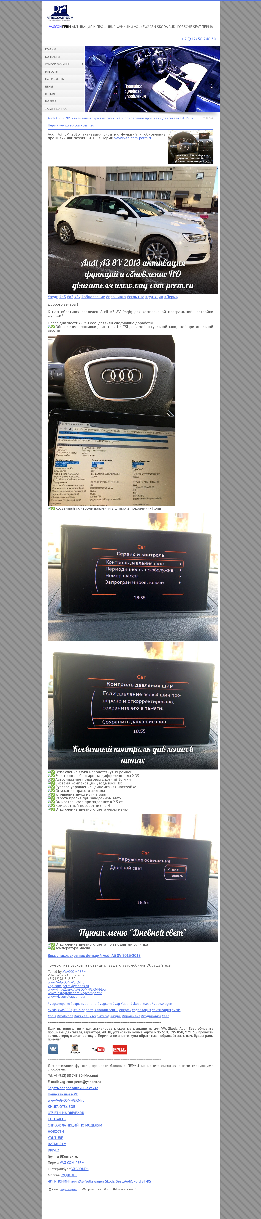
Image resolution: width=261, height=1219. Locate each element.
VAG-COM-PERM (72, 1162)
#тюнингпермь (106, 1010)
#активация (161, 1010)
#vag (116, 1003)
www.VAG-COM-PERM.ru (66, 982)
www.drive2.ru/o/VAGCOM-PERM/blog (77, 989)
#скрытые (135, 296)
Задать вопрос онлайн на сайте (73, 1088)
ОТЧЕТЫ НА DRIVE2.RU (66, 1112)
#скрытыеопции (84, 1003)
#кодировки (151, 1016)
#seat (146, 1003)
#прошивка (116, 296)
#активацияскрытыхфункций (97, 1016)
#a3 (70, 296)
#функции (154, 296)
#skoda (136, 1003)
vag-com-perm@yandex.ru (68, 985)
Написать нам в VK (63, 1094)
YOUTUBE (55, 1137)
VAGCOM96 (80, 1169)
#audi (125, 1003)
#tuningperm (83, 1010)
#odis (52, 1016)
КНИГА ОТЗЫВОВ (61, 1106)
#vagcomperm (59, 1003)
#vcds (52, 1010)
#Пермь (171, 296)
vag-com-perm (69, 1189)
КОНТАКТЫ (57, 1119)
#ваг (165, 1016)
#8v (77, 296)
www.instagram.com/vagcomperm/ (75, 993)
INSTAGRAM (57, 1144)
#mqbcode (65, 1016)
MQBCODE (69, 1175)
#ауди (53, 296)
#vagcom (105, 1003)
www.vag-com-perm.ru (133, 137)
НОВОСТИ (56, 1131)
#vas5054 (65, 1010)
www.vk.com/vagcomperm (68, 996)
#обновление (93, 296)
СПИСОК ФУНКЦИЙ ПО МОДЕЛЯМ (75, 1125)
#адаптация (141, 1010)
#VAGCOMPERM (74, 971)
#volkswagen (162, 1003)
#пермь (125, 1010)
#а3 (62, 296)
